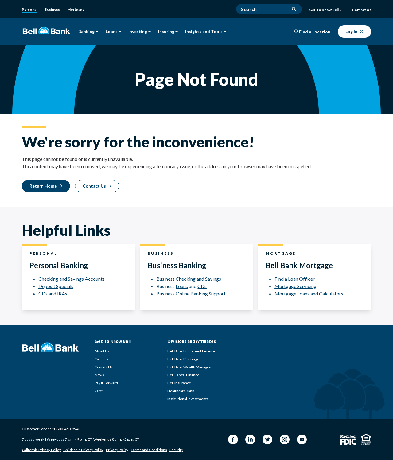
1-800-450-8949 (66, 429)
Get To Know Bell (324, 10)
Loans (112, 31)
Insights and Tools (204, 31)
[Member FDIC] (348, 440)
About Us (102, 351)
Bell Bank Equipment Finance (191, 351)
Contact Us (104, 367)
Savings (76, 279)
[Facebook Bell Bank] (233, 439)
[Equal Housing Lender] (366, 439)
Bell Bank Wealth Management (192, 367)
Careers (101, 359)
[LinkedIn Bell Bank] (250, 439)
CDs (202, 286)
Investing (137, 31)
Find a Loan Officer (294, 279)
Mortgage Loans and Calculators (308, 293)
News (99, 375)
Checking (48, 279)
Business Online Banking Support (191, 293)
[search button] (294, 9)
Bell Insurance (179, 383)
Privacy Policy (117, 449)
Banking (86, 31)
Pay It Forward (106, 383)
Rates (99, 391)
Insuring (166, 31)
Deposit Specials (55, 286)
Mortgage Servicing (295, 286)
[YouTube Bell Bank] (302, 439)
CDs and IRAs (52, 293)
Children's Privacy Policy (83, 449)
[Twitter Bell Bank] (267, 439)
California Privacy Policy (41, 449)
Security (176, 449)
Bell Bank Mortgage (299, 265)
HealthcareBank (180, 391)
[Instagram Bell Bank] (285, 439)
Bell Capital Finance (183, 375)
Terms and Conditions (149, 449)
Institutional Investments (187, 399)
